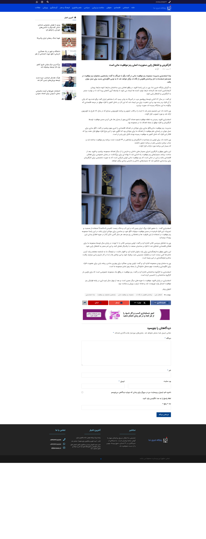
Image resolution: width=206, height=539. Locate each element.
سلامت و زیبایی (98, 7)
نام (169, 370)
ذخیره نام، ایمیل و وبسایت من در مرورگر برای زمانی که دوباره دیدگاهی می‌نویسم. (141, 392)
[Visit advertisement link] (126, 314)
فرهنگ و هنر (65, 7)
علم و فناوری (77, 7)
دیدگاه (168, 338)
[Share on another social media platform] (84, 303)
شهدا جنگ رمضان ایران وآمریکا (48, 38)
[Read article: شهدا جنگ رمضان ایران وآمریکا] (69, 42)
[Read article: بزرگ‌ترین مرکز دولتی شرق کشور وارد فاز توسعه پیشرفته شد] (69, 68)
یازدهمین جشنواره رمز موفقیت (107, 295)
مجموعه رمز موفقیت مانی (126, 295)
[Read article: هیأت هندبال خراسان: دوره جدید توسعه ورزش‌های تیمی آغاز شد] (69, 82)
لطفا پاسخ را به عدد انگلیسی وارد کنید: (156, 398)
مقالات (37, 7)
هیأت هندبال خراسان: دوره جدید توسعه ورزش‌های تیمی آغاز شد (48, 79)
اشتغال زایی (158, 295)
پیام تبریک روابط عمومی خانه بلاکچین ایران (88, 438)
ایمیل (121, 381)
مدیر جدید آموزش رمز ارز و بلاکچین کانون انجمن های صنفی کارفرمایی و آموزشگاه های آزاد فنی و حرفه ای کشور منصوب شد (85, 447)
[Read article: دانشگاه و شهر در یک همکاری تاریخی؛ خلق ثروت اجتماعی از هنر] (69, 55)
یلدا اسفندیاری (90, 295)
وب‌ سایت (167, 381)
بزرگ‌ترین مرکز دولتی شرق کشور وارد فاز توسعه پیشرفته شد (48, 65)
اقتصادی (117, 7)
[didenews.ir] (64, 448)
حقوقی (109, 7)
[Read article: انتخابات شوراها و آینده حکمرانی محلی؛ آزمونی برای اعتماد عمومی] (69, 95)
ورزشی (45, 7)
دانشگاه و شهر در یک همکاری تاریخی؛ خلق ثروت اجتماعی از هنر (47, 52)
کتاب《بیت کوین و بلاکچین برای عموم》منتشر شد (85, 441)
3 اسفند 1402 (166, 69)
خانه (133, 7)
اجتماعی (126, 7)
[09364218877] (64, 439)
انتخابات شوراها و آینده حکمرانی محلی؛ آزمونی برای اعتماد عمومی (48, 92)
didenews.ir (56, 448)
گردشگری (53, 7)
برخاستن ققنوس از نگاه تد (144, 295)
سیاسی (87, 7)
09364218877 (55, 440)
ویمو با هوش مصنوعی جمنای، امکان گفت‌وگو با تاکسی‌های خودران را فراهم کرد (49, 27)
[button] (47, 2)
